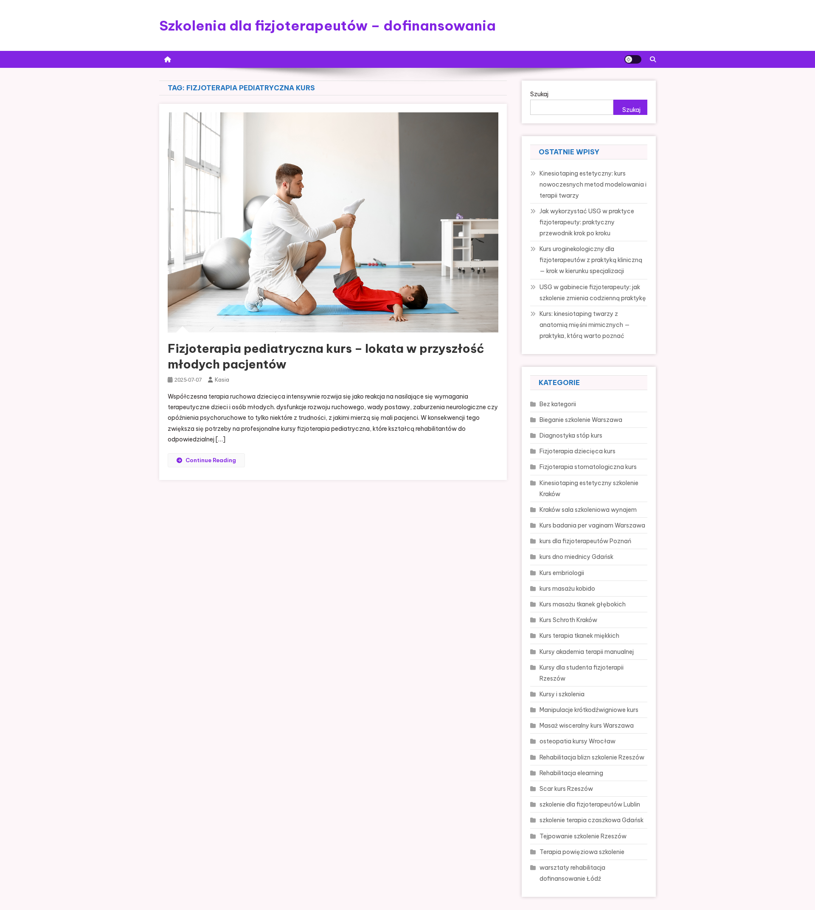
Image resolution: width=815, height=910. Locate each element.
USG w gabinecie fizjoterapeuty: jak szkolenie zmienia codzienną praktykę (593, 292)
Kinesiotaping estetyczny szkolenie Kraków (589, 488)
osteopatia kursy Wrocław (577, 741)
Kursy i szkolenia (562, 694)
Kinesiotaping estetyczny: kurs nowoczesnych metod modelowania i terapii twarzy (593, 184)
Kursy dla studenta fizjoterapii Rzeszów (582, 673)
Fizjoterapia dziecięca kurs (577, 451)
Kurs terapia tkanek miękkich (579, 635)
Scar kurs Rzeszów (566, 789)
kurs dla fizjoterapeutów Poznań (585, 541)
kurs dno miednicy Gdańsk (576, 557)
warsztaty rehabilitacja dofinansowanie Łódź (572, 873)
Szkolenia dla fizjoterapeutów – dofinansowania (327, 25)
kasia (222, 379)
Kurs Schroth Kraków (568, 620)
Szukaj (539, 94)
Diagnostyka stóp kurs (571, 435)
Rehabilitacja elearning (571, 773)
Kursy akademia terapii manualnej (587, 652)
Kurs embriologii (562, 573)
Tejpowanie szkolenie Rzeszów (583, 836)
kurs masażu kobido (567, 588)
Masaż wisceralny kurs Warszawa (587, 725)
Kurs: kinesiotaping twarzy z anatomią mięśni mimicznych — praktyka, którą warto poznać (585, 325)
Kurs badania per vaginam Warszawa (592, 525)
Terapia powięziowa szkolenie (582, 852)
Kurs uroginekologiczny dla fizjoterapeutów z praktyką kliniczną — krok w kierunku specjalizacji (591, 260)
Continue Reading (210, 460)
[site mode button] (632, 59)
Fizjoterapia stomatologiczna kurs (588, 467)
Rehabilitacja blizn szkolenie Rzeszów (592, 757)
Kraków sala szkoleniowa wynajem (588, 510)
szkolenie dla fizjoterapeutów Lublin (590, 804)
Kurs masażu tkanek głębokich (583, 604)
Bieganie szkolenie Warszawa (581, 420)
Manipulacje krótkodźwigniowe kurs (589, 710)
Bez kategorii (558, 404)
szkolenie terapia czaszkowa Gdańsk (592, 820)
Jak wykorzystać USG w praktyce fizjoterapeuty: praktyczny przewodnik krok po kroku (587, 222)
